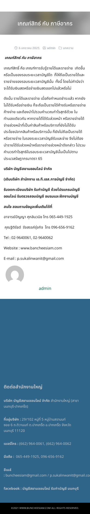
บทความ (68, 48)
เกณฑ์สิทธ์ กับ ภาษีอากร (45, 23)
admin (51, 48)
